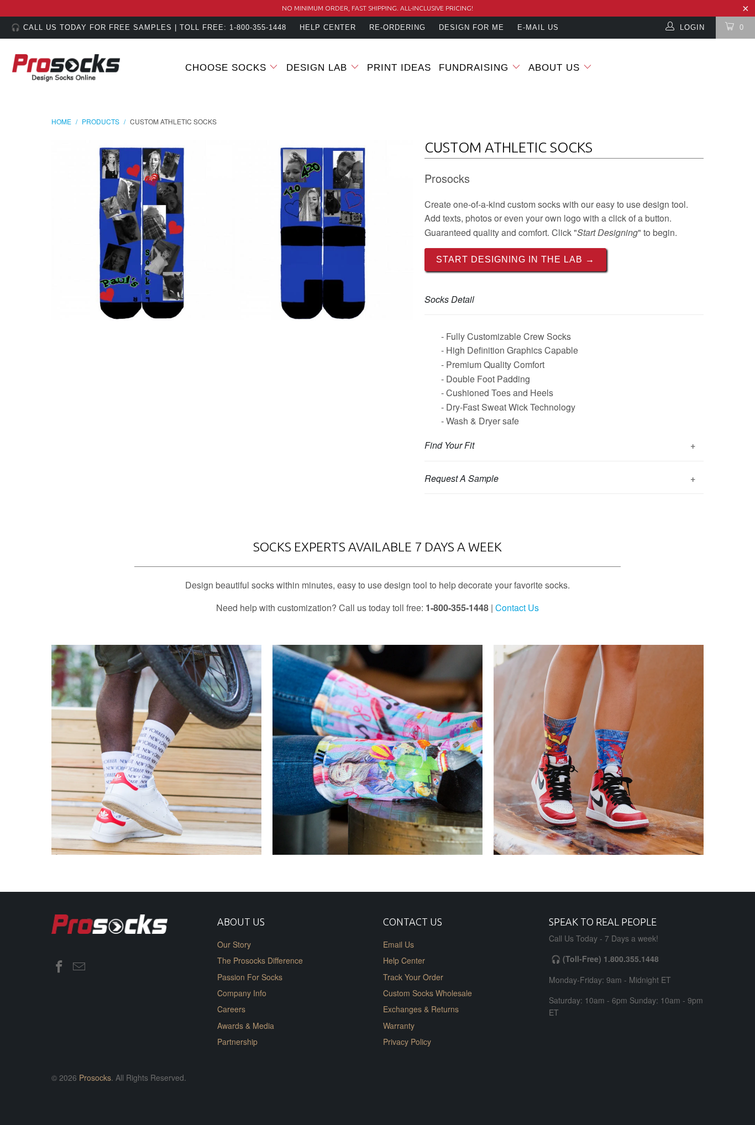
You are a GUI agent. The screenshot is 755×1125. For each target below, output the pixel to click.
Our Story (234, 944)
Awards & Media (245, 1025)
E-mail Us (538, 27)
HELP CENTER (328, 27)
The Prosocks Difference (260, 960)
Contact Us (517, 607)
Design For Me (471, 27)
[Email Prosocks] (79, 967)
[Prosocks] (66, 68)
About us (555, 67)
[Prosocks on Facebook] (59, 967)
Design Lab (318, 67)
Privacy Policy (407, 1041)
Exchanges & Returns (421, 1008)
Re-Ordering (397, 27)
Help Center (404, 960)
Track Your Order (413, 976)
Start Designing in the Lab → (515, 259)
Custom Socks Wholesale (427, 992)
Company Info (241, 992)
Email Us (398, 944)
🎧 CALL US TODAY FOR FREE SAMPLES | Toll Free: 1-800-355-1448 (148, 27)
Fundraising (473, 67)
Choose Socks (225, 67)
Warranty (399, 1025)
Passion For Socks (249, 976)
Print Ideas (399, 67)
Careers (231, 1008)
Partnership (237, 1041)
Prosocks (95, 1077)
